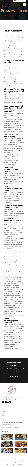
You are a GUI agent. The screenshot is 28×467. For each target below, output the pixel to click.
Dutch (16, 0)
